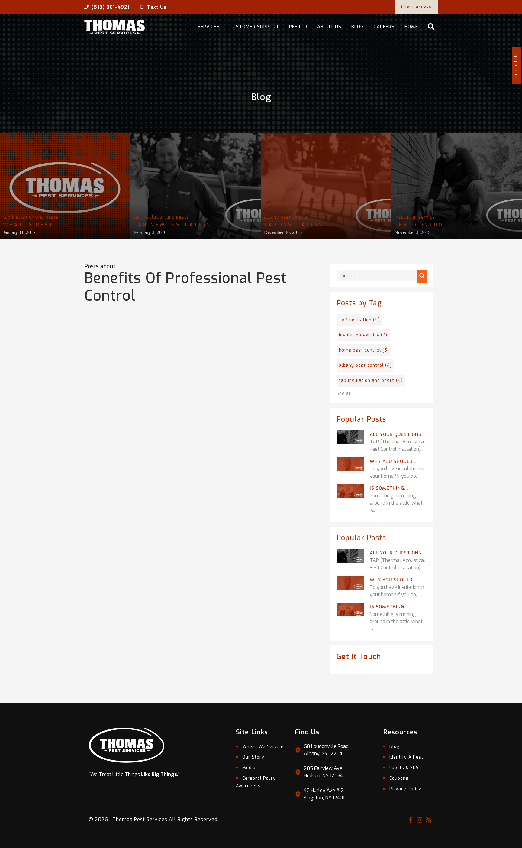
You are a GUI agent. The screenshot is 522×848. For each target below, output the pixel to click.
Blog (357, 27)
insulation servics (415, 217)
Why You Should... (393, 461)
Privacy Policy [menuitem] (405, 789)
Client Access (416, 7)
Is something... (389, 488)
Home (411, 27)
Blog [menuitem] (394, 746)
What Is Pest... (32, 225)
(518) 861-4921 (111, 7)
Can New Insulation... (176, 225)
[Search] (422, 276)
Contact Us (516, 65)
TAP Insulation (359, 320)
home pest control (364, 350)
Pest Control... (425, 225)
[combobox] (382, 275)
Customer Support (254, 27)
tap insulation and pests (31, 217)
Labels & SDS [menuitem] (404, 768)
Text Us (157, 7)
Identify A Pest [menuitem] (406, 757)
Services (209, 27)
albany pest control (286, 217)
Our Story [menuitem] (253, 757)
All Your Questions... (397, 434)
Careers (384, 27)
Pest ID (298, 27)
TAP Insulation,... (299, 225)
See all (344, 393)
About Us (329, 27)
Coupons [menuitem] (398, 778)
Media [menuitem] (249, 768)
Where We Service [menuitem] (263, 746)
